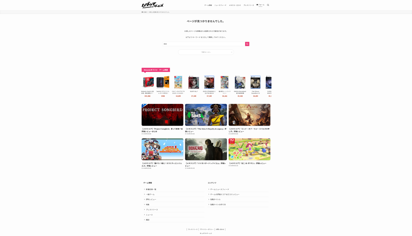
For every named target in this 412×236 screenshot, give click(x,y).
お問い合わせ (220, 229)
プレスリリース (152, 209)
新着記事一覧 (151, 189)
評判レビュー (151, 199)
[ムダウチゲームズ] (153, 5)
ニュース (149, 214)
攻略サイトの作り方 (218, 204)
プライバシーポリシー (207, 229)
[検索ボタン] (268, 5)
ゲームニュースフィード (219, 189)
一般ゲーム (150, 194)
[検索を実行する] (247, 44)
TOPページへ (206, 52)
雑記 (147, 219)
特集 (147, 204)
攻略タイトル (215, 199)
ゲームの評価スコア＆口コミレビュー (224, 194)
